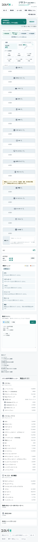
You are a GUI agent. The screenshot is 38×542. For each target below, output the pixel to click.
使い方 (5, 10)
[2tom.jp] (6, 4)
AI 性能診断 (31, 33)
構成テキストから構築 (15, 33)
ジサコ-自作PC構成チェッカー (10, 378)
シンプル (7, 322)
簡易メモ (6, 240)
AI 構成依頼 (6, 33)
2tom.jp (23, 539)
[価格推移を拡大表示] (32, 45)
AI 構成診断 (23, 33)
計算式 (32, 258)
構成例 (12, 10)
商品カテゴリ (5, 535)
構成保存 (32, 21)
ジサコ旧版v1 (33, 26)
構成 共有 (33, 14)
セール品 (19, 10)
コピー (33, 322)
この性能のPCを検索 (26, 42)
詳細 (14, 322)
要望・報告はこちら (30, 10)
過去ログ (3, 355)
